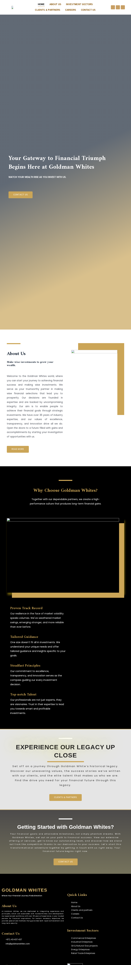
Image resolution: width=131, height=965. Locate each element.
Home (41, 4)
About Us (55, 4)
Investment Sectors (79, 4)
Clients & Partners (47, 10)
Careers (70, 10)
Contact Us (88, 10)
